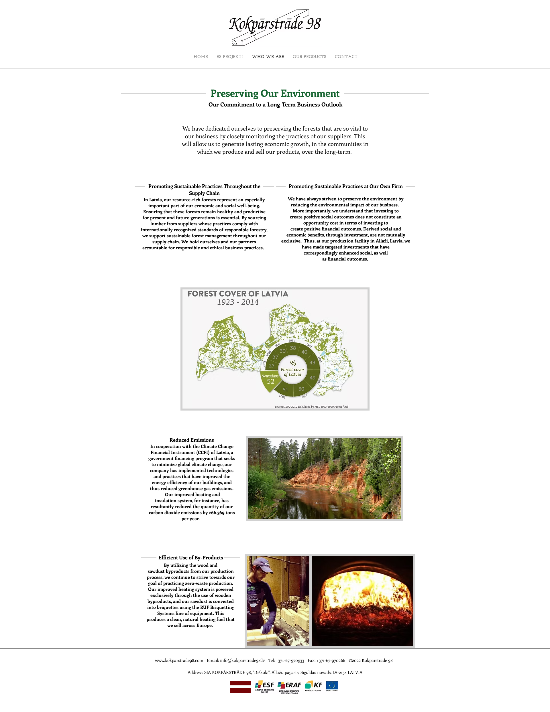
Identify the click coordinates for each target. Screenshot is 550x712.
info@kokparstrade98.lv (242, 660)
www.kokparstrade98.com (179, 660)
